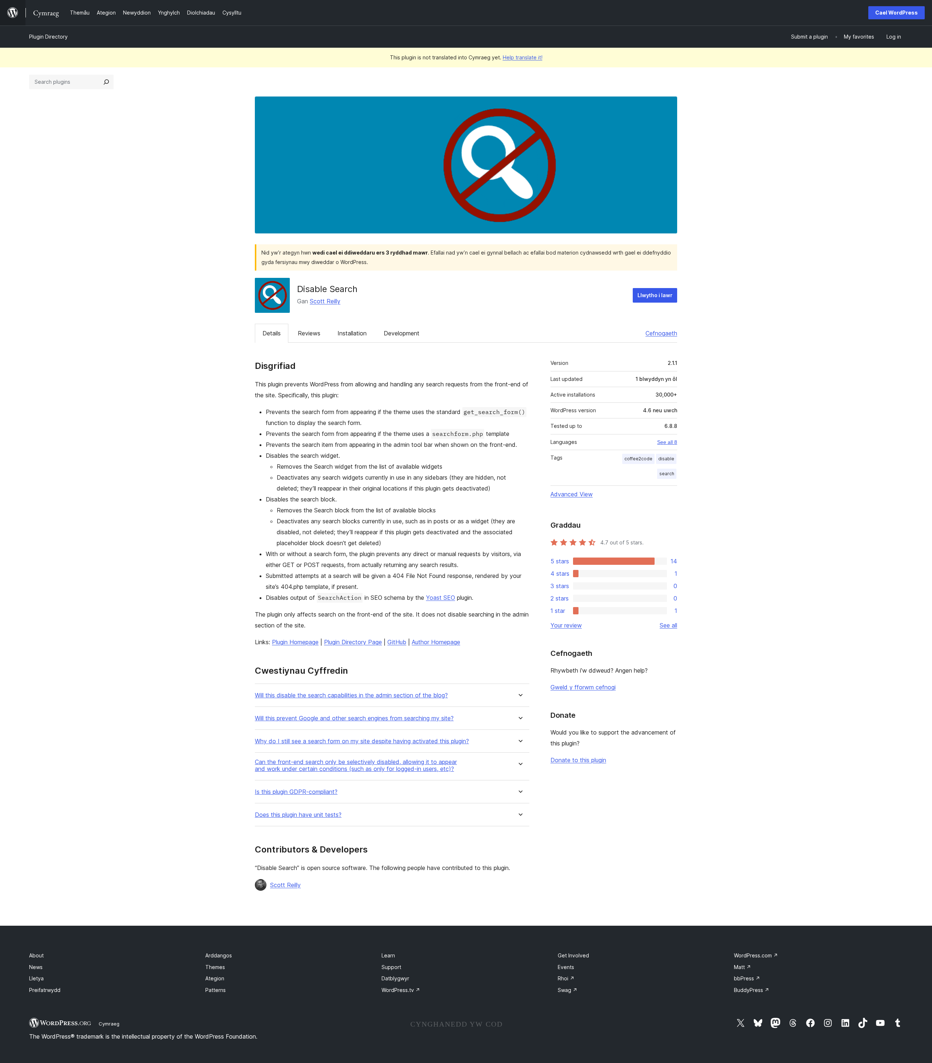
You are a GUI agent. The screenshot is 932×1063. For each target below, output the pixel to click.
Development (401, 333)
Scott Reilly (325, 301)
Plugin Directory (48, 37)
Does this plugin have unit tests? (298, 814)
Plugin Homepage (295, 642)
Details (271, 333)
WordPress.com (756, 955)
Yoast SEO (440, 597)
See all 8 (667, 442)
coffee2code (638, 458)
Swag (567, 990)
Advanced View (571, 494)
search (666, 473)
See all (668, 625)
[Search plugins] (106, 82)
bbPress (747, 978)
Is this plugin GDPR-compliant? (296, 791)
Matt (742, 967)
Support (391, 967)
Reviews (309, 333)
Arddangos (218, 955)
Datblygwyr (395, 978)
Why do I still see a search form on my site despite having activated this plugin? (362, 741)
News (36, 967)
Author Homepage (436, 642)
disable (666, 458)
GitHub (396, 642)
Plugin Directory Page (353, 642)
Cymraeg (109, 1024)
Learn (388, 955)
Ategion (214, 978)
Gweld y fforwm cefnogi (583, 687)
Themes (215, 967)
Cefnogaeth (661, 333)
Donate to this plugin (578, 760)
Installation (352, 333)
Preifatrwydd (44, 990)
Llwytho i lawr (654, 295)
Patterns (215, 990)
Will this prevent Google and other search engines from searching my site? (354, 718)
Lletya (36, 978)
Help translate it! (522, 57)
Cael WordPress (896, 12)
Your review (566, 625)
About (36, 955)
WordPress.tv (401, 990)
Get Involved (573, 955)
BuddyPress (751, 990)
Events (566, 967)
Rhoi (566, 978)
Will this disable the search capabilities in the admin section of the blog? (351, 695)
